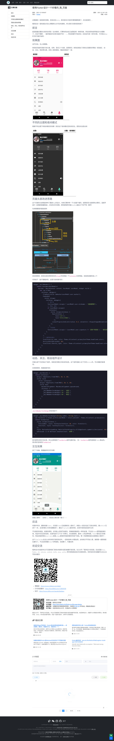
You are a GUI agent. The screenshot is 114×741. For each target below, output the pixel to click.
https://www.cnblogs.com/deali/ (51, 586)
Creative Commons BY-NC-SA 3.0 (67, 727)
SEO (28, 2)
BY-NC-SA (76, 606)
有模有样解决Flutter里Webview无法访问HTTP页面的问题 (50, 640)
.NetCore (66, 736)
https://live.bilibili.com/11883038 (55, 589)
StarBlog (48, 736)
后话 (12, 34)
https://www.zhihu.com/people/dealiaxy (51, 591)
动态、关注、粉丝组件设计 (18, 26)
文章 (16, 2)
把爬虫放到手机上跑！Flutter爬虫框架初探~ (84, 625)
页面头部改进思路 (16, 22)
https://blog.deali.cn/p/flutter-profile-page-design (67, 604)
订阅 (24, 2)
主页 (13, 2)
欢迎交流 (13, 37)
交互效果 (13, 31)
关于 (31, 2)
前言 (12, 13)
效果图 (13, 16)
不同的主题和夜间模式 (17, 19)
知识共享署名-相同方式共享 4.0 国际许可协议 (57, 732)
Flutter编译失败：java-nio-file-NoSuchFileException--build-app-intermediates (89, 641)
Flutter (38, 14)
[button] (111, 738)
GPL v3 (94, 729)
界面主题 (36, 2)
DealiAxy (56, 724)
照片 (20, 2)
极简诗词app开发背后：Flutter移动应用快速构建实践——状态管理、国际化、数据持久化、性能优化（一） (50, 626)
